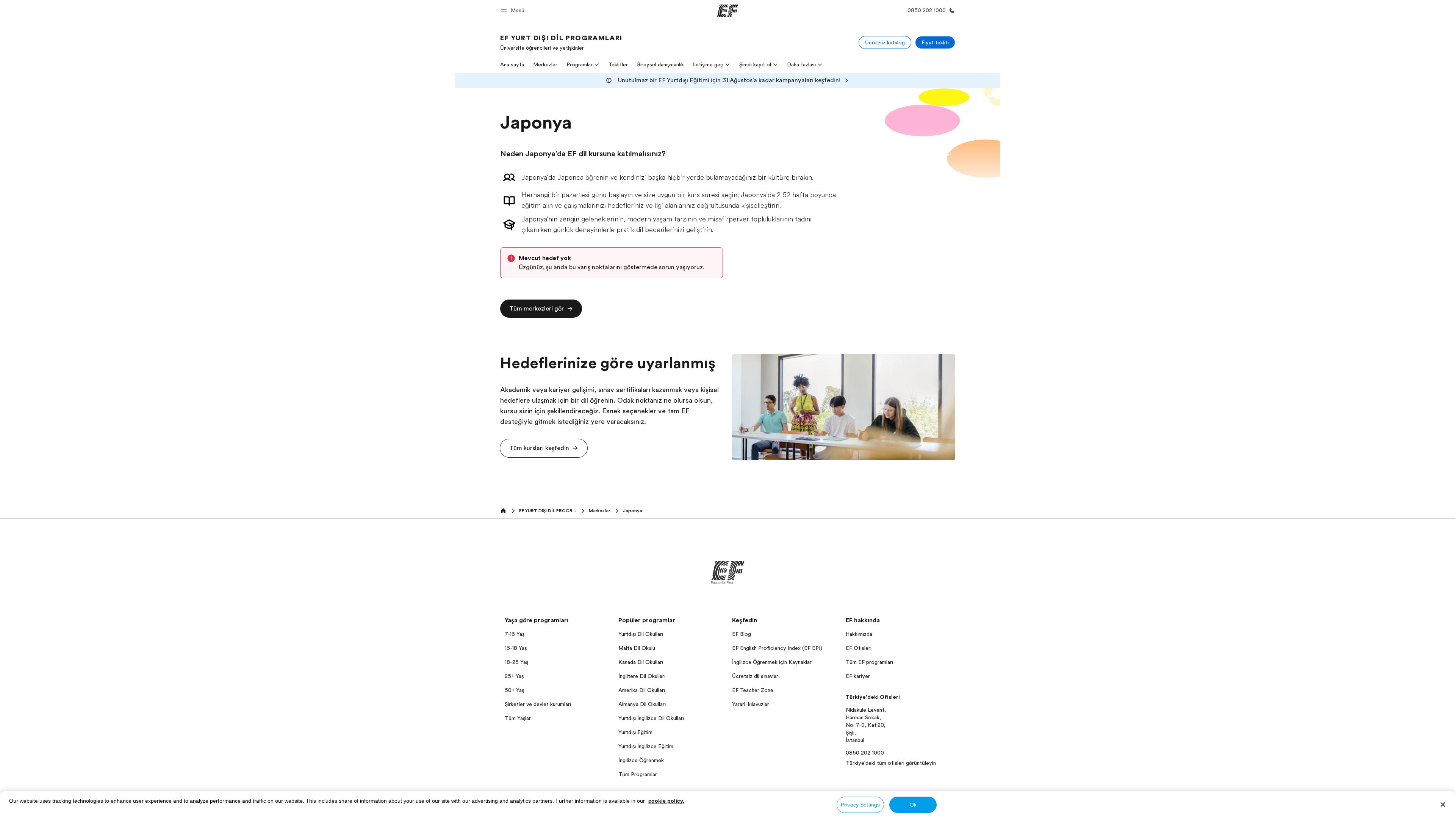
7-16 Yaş (514, 634)
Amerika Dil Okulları (641, 690)
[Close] (1443, 804)
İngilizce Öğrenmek (641, 760)
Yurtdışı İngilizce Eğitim (645, 746)
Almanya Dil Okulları (642, 704)
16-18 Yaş (516, 648)
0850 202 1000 (865, 753)
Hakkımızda (859, 634)
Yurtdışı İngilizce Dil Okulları (651, 718)
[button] (513, 10)
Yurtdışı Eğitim (635, 732)
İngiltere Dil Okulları (641, 676)
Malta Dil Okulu (636, 648)
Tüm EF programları (869, 662)
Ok (913, 805)
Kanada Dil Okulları (640, 662)
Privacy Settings (860, 805)
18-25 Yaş (516, 662)
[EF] (727, 11)
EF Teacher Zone (752, 690)
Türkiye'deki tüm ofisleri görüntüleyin (891, 763)
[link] (561, 42)
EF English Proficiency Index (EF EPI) (777, 648)
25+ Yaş (514, 676)
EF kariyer (858, 676)
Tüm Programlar (637, 774)
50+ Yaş (514, 690)
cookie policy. (666, 801)
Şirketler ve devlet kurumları (538, 704)
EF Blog (741, 634)
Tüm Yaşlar (518, 718)
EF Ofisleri (858, 648)
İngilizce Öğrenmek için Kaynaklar (772, 662)
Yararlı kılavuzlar (750, 704)
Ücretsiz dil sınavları (755, 676)
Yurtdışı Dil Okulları (640, 634)
